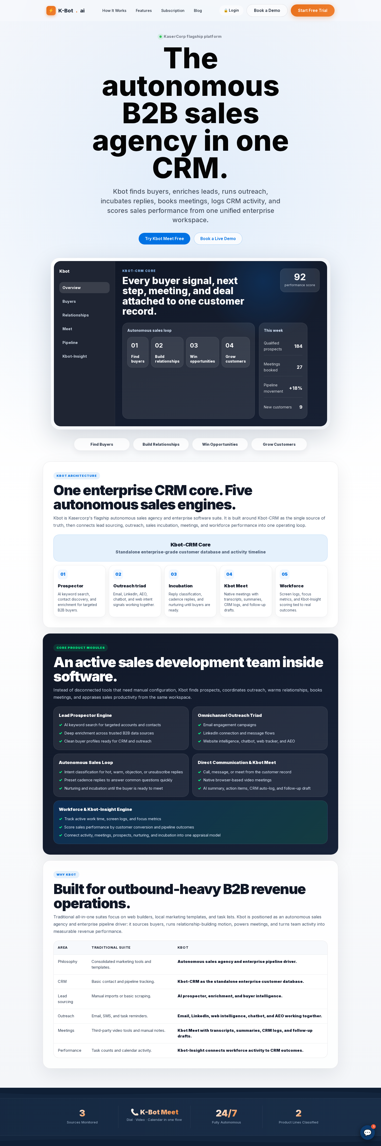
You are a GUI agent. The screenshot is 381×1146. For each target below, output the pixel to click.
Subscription (173, 10)
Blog (198, 10)
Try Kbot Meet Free (164, 238)
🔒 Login (231, 10)
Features (144, 10)
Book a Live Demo (218, 238)
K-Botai (66, 11)
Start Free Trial (312, 10)
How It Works (114, 10)
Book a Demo (267, 10)
